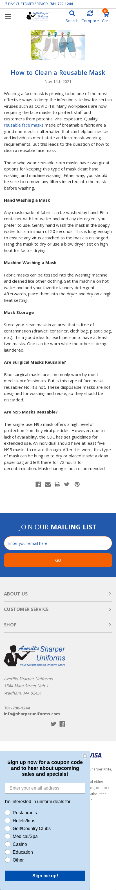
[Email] (48, 484)
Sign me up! (45, 875)
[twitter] (54, 724)
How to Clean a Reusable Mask (58, 72)
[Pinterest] (77, 484)
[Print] (57, 484)
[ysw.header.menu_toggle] (7, 16)
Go (58, 560)
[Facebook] (38, 484)
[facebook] (62, 724)
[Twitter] (67, 484)
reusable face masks (24, 125)
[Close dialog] (85, 756)
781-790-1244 (61, 3)
